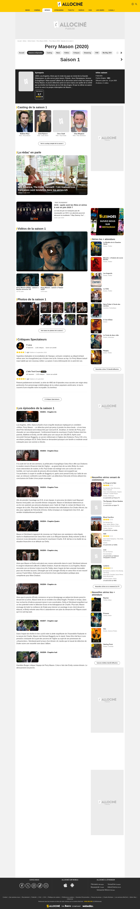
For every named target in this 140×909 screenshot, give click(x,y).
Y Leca (29, 345)
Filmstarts (94, 884)
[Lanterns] (96, 572)
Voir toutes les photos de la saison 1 (52, 330)
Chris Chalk (61, 134)
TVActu (71, 10)
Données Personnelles (82, 897)
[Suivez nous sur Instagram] (34, 885)
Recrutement (26, 897)
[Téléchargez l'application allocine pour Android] (73, 885)
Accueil (19, 41)
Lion (104, 550)
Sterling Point (108, 644)
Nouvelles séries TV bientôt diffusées (107, 369)
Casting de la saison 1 (32, 107)
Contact (5, 897)
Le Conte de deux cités (111, 335)
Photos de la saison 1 (32, 299)
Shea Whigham (79, 134)
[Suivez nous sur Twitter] (28, 885)
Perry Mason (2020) (42, 41)
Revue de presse (96, 897)
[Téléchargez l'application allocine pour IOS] (66, 885)
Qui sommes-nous (14, 897)
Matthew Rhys (24, 134)
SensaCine (112, 884)
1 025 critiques (40, 374)
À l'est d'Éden (108, 320)
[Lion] (96, 556)
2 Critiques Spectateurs (52, 399)
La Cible (106, 289)
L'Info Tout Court (33, 371)
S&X (104, 534)
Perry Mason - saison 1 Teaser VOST (52, 288)
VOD (90, 10)
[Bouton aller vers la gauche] (117, 53)
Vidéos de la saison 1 (32, 228)
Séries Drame (31, 41)
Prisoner (106, 613)
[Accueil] (70, 4)
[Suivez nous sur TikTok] (40, 885)
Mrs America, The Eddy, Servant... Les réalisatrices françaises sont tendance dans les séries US (46, 188)
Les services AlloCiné (121, 897)
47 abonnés (30, 347)
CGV (44, 897)
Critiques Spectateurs (32, 339)
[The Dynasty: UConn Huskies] (96, 507)
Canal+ (111, 10)
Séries (47, 10)
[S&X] (96, 540)
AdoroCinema (112, 887)
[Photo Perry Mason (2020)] (27, 313)
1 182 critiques (39, 347)
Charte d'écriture (108, 897)
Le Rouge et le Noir (109, 483)
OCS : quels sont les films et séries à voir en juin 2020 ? (70, 206)
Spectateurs (39, 91)
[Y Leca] (20, 346)
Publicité (34, 897)
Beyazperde (95, 887)
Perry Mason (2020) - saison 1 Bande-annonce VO (27, 288)
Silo (104, 629)
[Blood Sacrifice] (96, 523)
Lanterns (106, 566)
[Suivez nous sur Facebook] (22, 885)
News (27, 10)
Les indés (100, 10)
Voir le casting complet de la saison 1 (51, 143)
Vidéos (81, 10)
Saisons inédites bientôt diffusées (107, 663)
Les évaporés (107, 273)
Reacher (106, 598)
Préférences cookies (68, 897)
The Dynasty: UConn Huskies (113, 501)
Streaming (59, 10)
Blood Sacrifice (108, 517)
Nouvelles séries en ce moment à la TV (107, 586)
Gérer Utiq (133, 897)
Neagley (106, 351)
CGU (39, 897)
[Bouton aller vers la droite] (121, 53)
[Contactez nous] (46, 885)
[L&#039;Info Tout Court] (20, 372)
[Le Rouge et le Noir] (96, 489)
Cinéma (37, 10)
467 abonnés (30, 374)
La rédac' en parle (29, 152)
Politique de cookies (54, 897)
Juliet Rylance (43, 134)
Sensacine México (103, 890)
